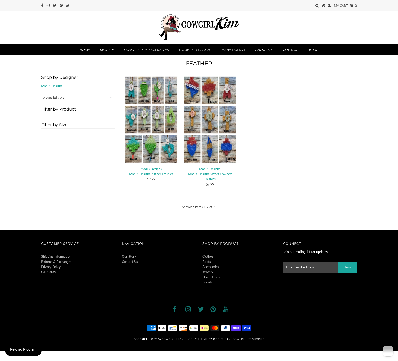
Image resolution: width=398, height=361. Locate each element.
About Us (264, 50)
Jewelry (207, 272)
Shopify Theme (196, 339)
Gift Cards (48, 272)
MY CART (345, 6)
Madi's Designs (51, 86)
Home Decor (211, 277)
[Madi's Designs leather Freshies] (151, 120)
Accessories (210, 267)
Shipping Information (56, 256)
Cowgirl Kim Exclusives (146, 50)
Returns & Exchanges (56, 262)
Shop (105, 50)
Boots (206, 262)
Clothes (207, 256)
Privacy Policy (51, 267)
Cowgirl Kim (171, 339)
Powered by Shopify (248, 339)
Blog (314, 50)
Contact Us (130, 262)
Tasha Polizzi (232, 50)
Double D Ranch (194, 50)
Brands (207, 282)
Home (84, 50)
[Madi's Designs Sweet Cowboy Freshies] (210, 120)
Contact (291, 50)
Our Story (129, 256)
